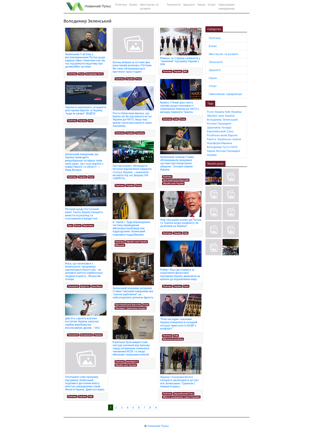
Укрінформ (214, 143)
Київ (90, 120)
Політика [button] (121, 4)
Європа (232, 135)
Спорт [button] (212, 4)
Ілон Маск (97, 286)
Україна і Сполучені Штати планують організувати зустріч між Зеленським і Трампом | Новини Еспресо (179, 382)
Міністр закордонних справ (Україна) (181, 397)
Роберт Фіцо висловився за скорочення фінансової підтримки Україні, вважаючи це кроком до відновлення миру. (180, 274)
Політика (72, 74)
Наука (213, 78)
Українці (140, 133)
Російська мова (217, 135)
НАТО (234, 147)
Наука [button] (201, 4)
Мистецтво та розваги (223, 54)
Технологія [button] (173, 4)
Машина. (226, 143)
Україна (82, 120)
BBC (185, 71)
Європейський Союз (184, 393)
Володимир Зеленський (222, 119)
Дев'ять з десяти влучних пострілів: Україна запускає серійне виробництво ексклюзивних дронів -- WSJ (82, 323)
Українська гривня (229, 139)
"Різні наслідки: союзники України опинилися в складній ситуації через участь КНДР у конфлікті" (178, 324)
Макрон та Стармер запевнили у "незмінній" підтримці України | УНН (180, 61)
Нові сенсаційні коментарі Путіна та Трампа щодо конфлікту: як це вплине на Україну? (180, 222)
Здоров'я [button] (189, 4)
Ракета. (211, 139)
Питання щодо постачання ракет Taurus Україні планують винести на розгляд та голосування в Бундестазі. (84, 213)
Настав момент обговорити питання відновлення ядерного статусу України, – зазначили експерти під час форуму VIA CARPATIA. (132, 172)
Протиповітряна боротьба (128, 304)
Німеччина (88, 225)
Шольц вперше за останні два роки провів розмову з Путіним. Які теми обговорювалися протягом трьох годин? (132, 67)
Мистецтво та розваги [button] (149, 6)
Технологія (73, 286)
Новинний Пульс (97, 6)
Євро (70, 225)
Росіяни (212, 123)
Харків (211, 151)
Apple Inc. (85, 286)
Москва (221, 151)
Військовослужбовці (173, 339)
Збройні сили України (136, 241)
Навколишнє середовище (225, 94)
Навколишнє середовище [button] (226, 6)
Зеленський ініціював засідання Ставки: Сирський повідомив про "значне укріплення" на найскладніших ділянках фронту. (133, 293)
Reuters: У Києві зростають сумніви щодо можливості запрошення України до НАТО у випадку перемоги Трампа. (179, 107)
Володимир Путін (94, 74)
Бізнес (78, 225)
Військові (119, 245)
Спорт (213, 86)
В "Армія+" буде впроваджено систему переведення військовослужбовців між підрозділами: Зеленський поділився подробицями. (131, 228)
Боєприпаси (86, 335)
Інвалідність (132, 361)
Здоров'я (215, 70)
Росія (81, 74)
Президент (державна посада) (130, 308)
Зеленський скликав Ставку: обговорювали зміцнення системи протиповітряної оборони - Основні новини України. (177, 163)
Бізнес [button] (133, 4)
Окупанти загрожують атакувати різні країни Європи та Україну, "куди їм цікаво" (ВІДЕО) (85, 110)
